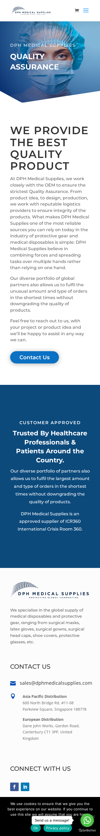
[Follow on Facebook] (14, 787)
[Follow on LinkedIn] (25, 787)
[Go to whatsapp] (87, 820)
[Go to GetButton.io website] (87, 830)
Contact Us (34, 357)
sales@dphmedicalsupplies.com (56, 683)
